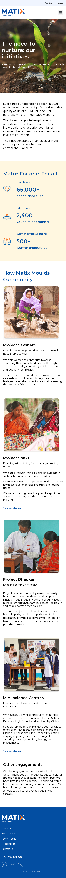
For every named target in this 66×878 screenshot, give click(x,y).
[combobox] (51, 3)
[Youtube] (12, 864)
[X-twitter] (20, 864)
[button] (60, 12)
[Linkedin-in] (4, 864)
